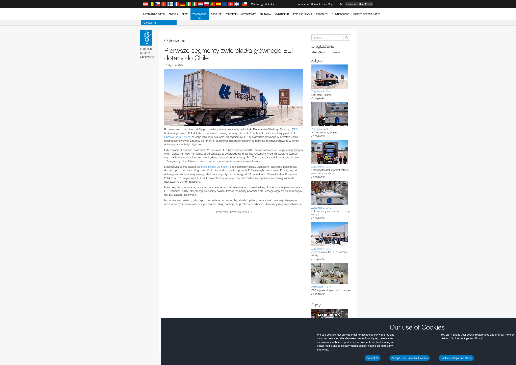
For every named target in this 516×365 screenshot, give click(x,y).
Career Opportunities (366, 14)
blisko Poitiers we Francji (214, 166)
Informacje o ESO (154, 14)
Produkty (322, 14)
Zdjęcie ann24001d (321, 207)
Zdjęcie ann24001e (321, 248)
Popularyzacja (302, 14)
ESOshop (216, 14)
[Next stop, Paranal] (233, 97)
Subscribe (303, 4)
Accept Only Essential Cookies (409, 358)
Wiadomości (199, 14)
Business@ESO (340, 14)
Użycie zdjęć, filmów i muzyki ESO (233, 211)
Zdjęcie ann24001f (321, 286)
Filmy (185, 14)
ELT (295, 129)
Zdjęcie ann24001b (321, 129)
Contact (315, 4)
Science (351, 4)
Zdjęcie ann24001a (321, 91)
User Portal (365, 4)
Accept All (373, 358)
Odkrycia (265, 14)
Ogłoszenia (150, 22)
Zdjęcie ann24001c (321, 166)
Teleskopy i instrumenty (241, 14)
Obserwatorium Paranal (177, 136)
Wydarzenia (282, 14)
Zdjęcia (173, 14)
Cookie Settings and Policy (456, 358)
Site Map (327, 4)
